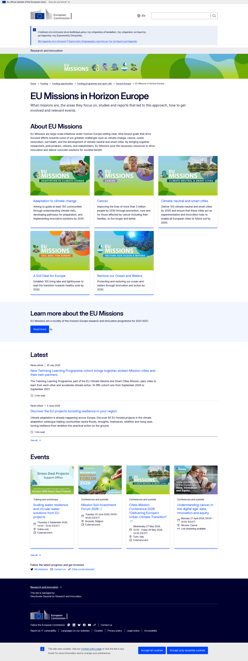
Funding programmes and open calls (94, 83)
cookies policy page (91, 648)
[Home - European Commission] (53, 14)
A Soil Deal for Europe (49, 276)
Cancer (102, 201)
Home (33, 83)
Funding (44, 83)
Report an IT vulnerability (43, 630)
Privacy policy (114, 630)
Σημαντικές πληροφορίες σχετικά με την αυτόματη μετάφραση (102, 41)
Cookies (98, 630)
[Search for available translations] (51, 329)
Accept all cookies (152, 650)
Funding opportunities (62, 83)
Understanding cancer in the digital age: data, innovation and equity (195, 509)
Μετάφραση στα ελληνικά (52, 41)
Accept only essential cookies (187, 650)
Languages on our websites (75, 630)
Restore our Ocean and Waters (119, 276)
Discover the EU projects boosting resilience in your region (73, 411)
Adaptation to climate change (54, 201)
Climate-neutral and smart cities (184, 201)
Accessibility (150, 630)
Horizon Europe (123, 83)
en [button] (143, 15)
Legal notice (133, 630)
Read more (39, 329)
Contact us (106, 625)
